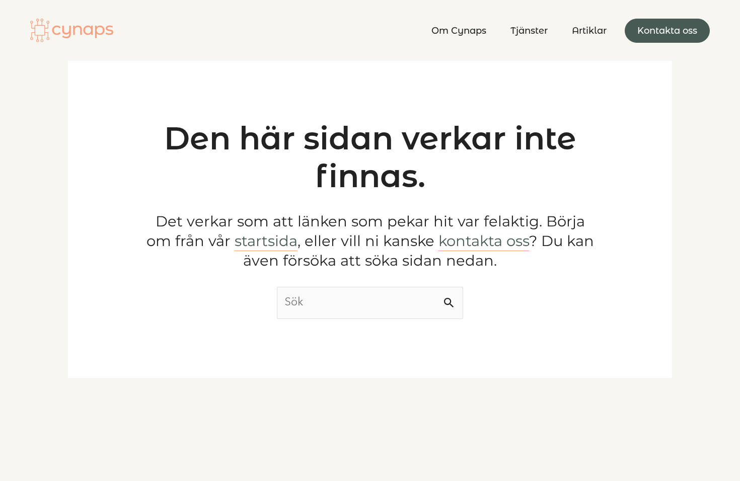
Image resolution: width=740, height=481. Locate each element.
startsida (266, 241)
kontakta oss (483, 241)
